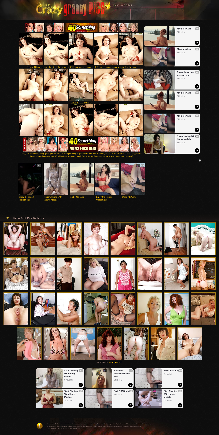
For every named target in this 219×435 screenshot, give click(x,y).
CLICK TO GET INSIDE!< (81, 103)
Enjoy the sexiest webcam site (186, 73)
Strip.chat (181, 32)
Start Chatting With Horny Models (186, 137)
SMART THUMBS (115, 362)
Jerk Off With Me (122, 391)
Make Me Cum (184, 29)
